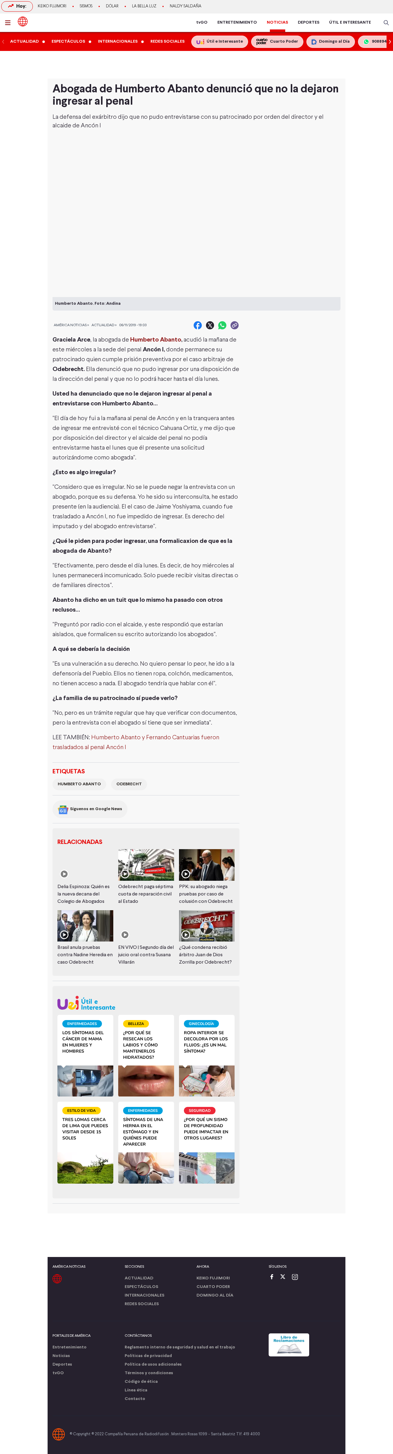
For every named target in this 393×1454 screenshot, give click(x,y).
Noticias (61, 1356)
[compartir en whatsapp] (222, 325)
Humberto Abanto (155, 340)
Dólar (112, 6)
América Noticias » (71, 325)
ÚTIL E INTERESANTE (350, 23)
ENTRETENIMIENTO (237, 23)
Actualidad (139, 1278)
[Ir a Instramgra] (296, 1277)
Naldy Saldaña (185, 6)
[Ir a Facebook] (273, 1277)
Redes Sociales (142, 1304)
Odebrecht (129, 784)
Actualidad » (104, 325)
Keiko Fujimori (52, 6)
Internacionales (144, 1295)
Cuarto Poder (213, 1287)
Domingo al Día (214, 1295)
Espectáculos (141, 1287)
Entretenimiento (70, 1347)
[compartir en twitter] (210, 325)
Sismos (86, 6)
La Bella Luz (144, 6)
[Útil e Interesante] (146, 1003)
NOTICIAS (277, 23)
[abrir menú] (9, 23)
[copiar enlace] (234, 325)
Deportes (62, 1365)
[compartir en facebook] (198, 325)
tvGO (202, 23)
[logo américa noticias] (23, 21)
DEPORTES (308, 23)
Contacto (135, 1399)
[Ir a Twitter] (285, 1277)
